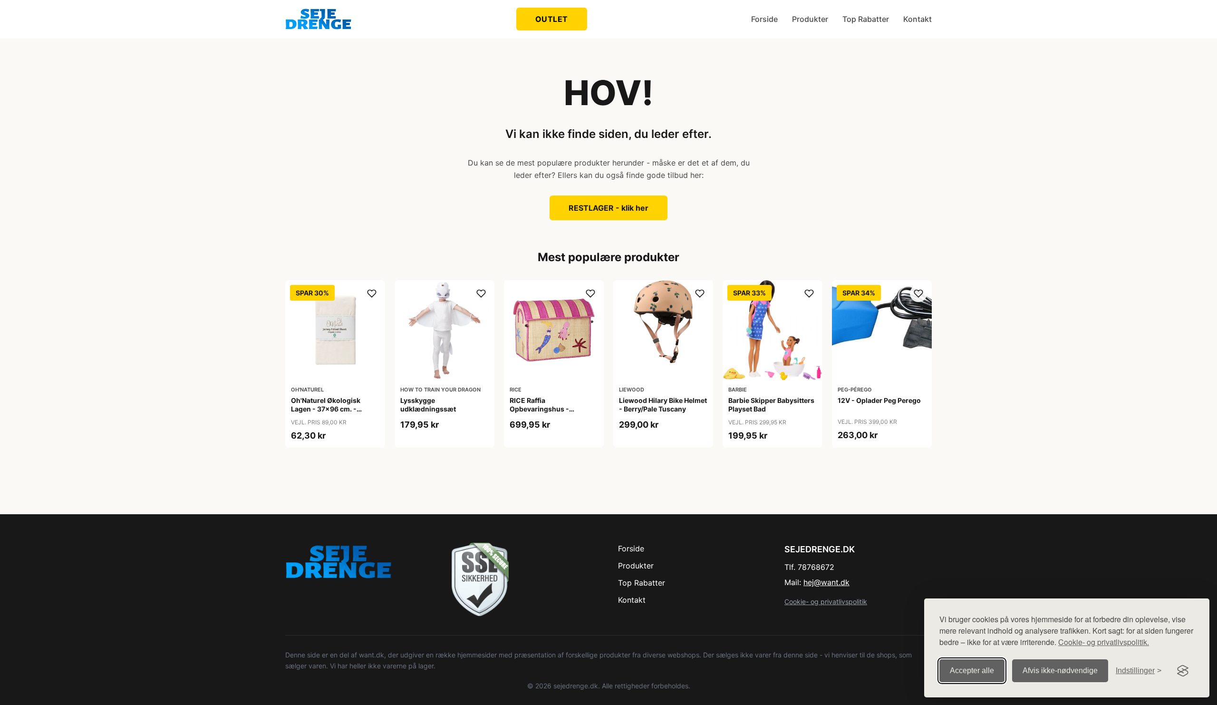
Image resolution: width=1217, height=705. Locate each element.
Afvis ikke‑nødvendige (1060, 670)
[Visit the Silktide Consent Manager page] (1182, 670)
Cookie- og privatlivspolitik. (1103, 641)
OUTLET (551, 19)
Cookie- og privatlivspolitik (825, 601)
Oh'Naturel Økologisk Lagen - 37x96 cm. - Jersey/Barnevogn (325, 408)
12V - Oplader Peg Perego (879, 400)
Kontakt (917, 19)
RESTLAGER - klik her (608, 208)
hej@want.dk (826, 582)
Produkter (810, 19)
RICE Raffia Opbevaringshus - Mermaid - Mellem (539, 408)
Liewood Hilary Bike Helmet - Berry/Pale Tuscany (663, 404)
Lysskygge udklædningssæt (428, 404)
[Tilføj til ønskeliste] (371, 293)
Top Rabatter (865, 19)
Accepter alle (972, 670)
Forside (764, 19)
